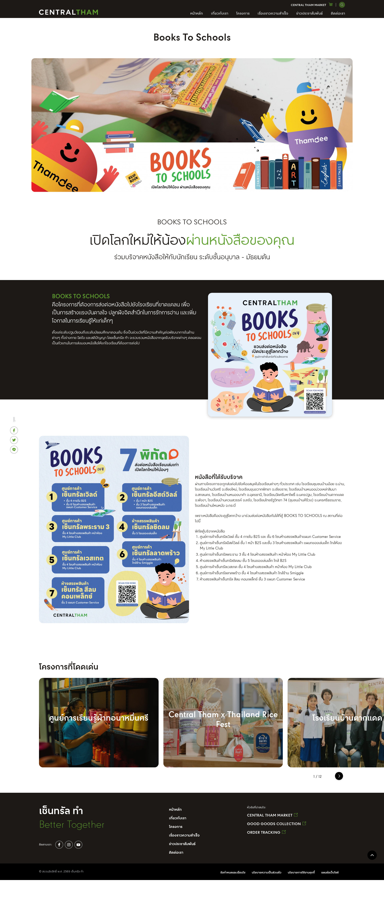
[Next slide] (339, 776)
